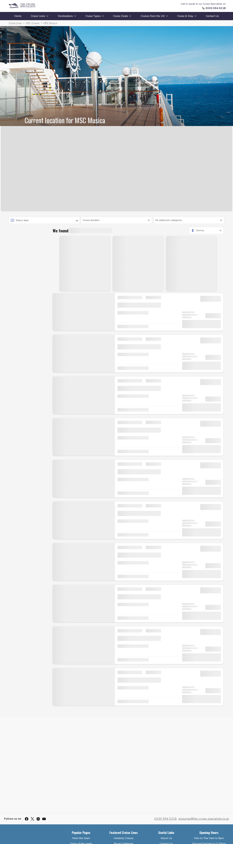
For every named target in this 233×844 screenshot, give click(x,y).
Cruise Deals (120, 16)
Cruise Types (93, 16)
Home (17, 16)
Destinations (65, 16)
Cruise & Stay (185, 16)
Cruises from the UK (153, 16)
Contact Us (212, 16)
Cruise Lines (38, 16)
